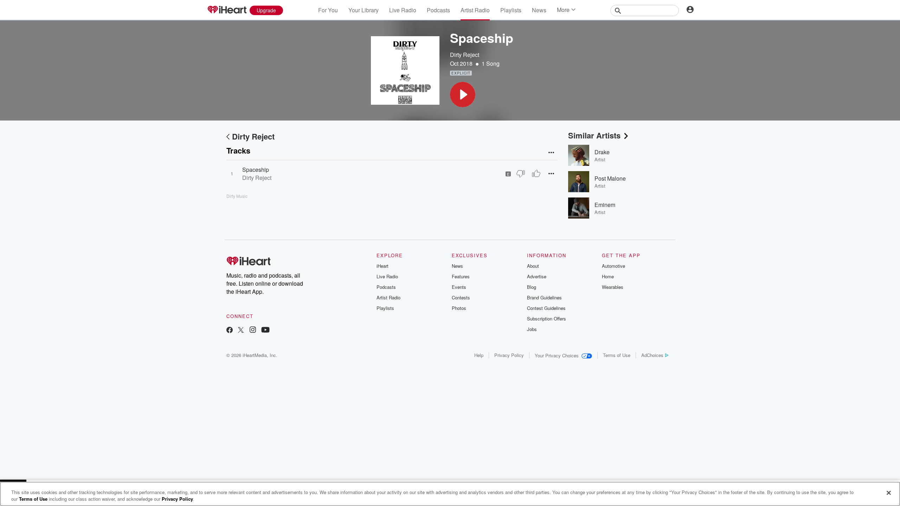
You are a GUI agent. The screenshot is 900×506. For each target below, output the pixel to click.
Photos (459, 308)
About (533, 265)
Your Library (363, 10)
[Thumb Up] (536, 173)
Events (459, 287)
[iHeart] (227, 10)
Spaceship (255, 170)
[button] (462, 94)
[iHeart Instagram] (253, 330)
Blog (531, 287)
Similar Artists (594, 135)
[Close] (888, 493)
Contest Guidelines (546, 308)
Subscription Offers (546, 318)
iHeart (382, 265)
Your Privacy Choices (557, 355)
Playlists (510, 10)
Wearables (612, 287)
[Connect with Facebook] (229, 330)
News (539, 10)
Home (608, 276)
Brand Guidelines (544, 297)
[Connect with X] (241, 330)
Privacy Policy (509, 355)
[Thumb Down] (520, 173)
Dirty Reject (464, 55)
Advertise (536, 276)
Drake (602, 152)
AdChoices (652, 355)
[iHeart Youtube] (265, 330)
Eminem (604, 205)
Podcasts (438, 10)
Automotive (613, 265)
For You (328, 10)
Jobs (532, 329)
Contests (461, 297)
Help (478, 355)
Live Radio (402, 10)
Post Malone (610, 178)
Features (461, 276)
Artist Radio (475, 10)
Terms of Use (616, 355)
